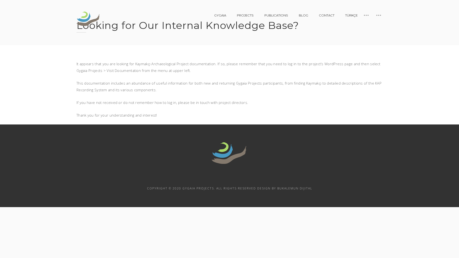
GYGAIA (220, 15)
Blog (303, 15)
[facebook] (229, 177)
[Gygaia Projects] (88, 18)
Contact (326, 15)
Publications (276, 15)
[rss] (217, 177)
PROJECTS (245, 15)
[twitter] (242, 177)
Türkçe (351, 15)
